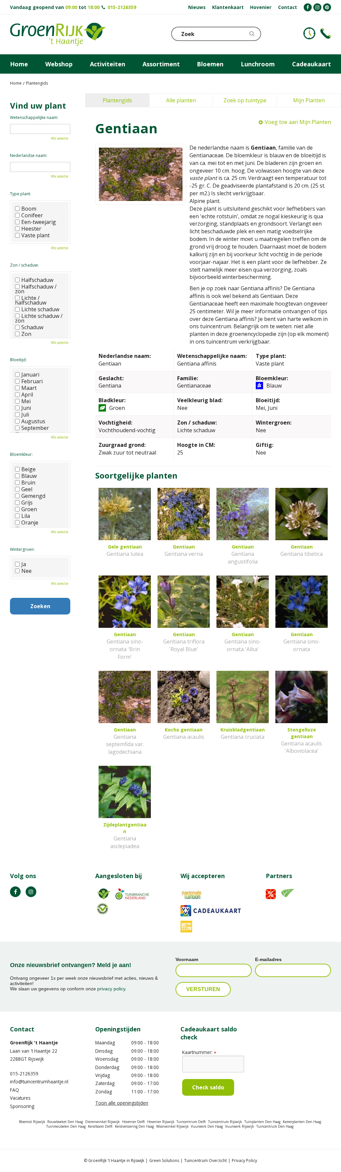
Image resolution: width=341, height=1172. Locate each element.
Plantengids (117, 100)
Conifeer (32, 215)
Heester (31, 228)
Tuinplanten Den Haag (262, 1121)
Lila (25, 516)
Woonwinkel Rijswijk (172, 1126)
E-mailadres (268, 959)
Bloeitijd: (18, 360)
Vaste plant (35, 235)
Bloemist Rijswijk (32, 1121)
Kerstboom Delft (100, 1126)
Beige (28, 469)
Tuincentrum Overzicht (205, 1160)
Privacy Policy (244, 1160)
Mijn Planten (309, 100)
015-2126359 (122, 7)
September (35, 428)
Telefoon (325, 33)
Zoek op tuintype (244, 100)
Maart (29, 388)
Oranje (29, 522)
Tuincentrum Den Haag (274, 1126)
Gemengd (33, 496)
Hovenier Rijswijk (160, 1121)
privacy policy (111, 988)
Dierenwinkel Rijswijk (102, 1121)
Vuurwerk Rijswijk (239, 1126)
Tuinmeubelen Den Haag (66, 1126)
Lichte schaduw (40, 309)
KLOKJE (309, 33)
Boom (28, 208)
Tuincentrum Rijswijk (225, 1121)
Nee (26, 571)
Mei (26, 401)
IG (31, 891)
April (27, 394)
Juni (26, 408)
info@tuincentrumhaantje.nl (39, 1081)
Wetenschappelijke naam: (34, 117)
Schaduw (32, 327)
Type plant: (20, 194)
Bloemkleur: (21, 454)
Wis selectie (59, 138)
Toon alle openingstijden (121, 1103)
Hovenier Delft (133, 1121)
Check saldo (208, 1087)
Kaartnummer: (199, 1052)
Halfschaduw (37, 280)
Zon (26, 334)
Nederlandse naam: (28, 155)
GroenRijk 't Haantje (34, 1042)
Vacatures (20, 1098)
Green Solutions (164, 1160)
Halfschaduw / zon (36, 289)
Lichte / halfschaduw (30, 300)
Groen (29, 509)
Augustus (33, 421)
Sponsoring (22, 1106)
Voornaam (186, 959)
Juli (25, 414)
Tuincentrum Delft (191, 1121)
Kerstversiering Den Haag (134, 1126)
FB (15, 891)
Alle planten (181, 100)
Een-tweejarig (38, 222)
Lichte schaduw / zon (39, 318)
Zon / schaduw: (24, 265)
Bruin (28, 482)
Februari (32, 381)
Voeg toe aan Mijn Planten (298, 122)
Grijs (27, 502)
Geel (26, 489)
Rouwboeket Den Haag (65, 1121)
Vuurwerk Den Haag (207, 1126)
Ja (23, 564)
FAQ (14, 1090)
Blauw (29, 476)
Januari (30, 374)
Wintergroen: (22, 549)
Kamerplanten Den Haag (302, 1121)
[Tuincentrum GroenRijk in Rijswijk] (58, 34)
